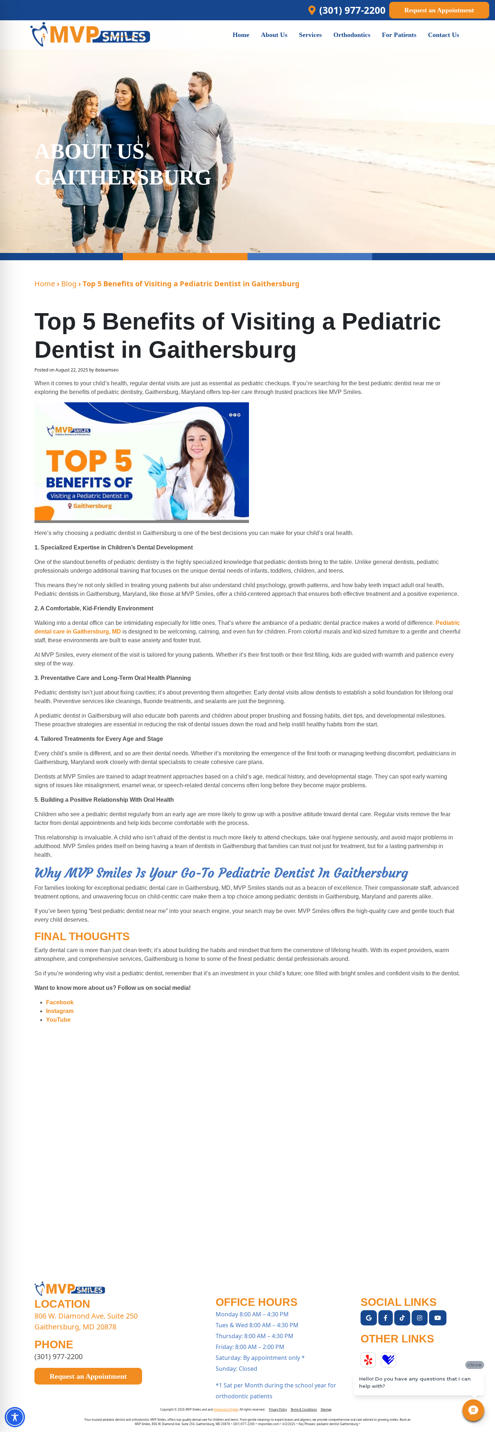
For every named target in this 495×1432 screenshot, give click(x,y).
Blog (68, 284)
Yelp (368, 1360)
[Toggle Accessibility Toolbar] (14, 1417)
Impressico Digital (225, 1409)
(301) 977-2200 (58, 1356)
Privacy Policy (278, 1409)
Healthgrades (388, 1360)
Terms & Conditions (304, 1409)
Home (44, 284)
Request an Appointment (439, 10)
